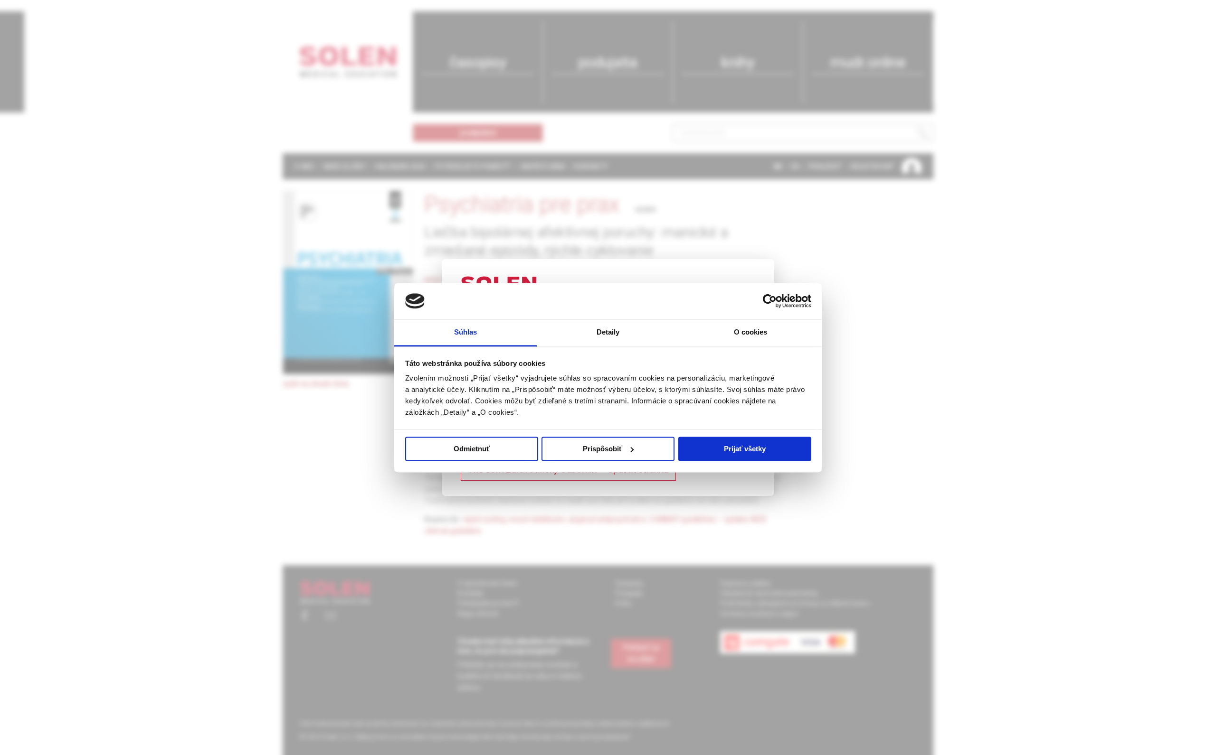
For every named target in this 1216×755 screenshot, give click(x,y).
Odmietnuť (472, 449)
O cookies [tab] (751, 332)
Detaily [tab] (608, 332)
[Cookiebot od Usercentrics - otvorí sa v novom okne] (769, 301)
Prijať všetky (745, 449)
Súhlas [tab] (465, 332)
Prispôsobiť (602, 449)
